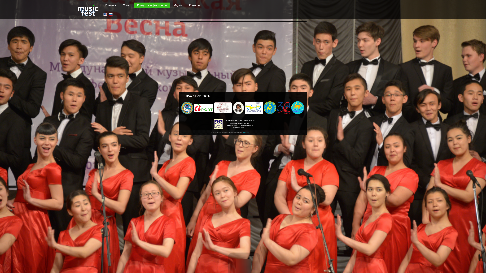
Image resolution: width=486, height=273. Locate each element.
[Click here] (105, 15)
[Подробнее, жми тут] (297, 107)
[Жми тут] (111, 15)
